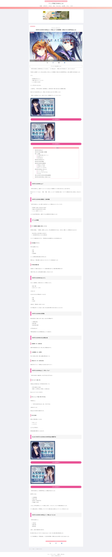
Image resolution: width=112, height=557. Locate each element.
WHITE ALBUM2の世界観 (40, 161)
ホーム (48, 554)
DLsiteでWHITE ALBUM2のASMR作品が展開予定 (43, 175)
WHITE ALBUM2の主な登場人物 (41, 163)
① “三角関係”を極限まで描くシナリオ (42, 155)
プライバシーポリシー (53, 554)
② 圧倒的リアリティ (40, 156)
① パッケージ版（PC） (40, 170)
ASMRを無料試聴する (56, 119)
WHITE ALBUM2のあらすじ (40, 159)
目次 (55, 147)
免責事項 (58, 554)
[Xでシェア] (47, 63)
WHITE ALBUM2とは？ (39, 150)
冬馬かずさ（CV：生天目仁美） (42, 167)
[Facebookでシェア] (53, 63)
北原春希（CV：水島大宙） (41, 164)
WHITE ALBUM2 (33, 26)
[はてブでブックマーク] (64, 63)
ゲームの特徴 (38, 153)
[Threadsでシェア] (59, 63)
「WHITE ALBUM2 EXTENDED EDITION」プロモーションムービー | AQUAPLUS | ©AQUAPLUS (67, 60)
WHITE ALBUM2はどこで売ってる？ (41, 169)
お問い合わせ (62, 554)
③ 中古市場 (39, 173)
